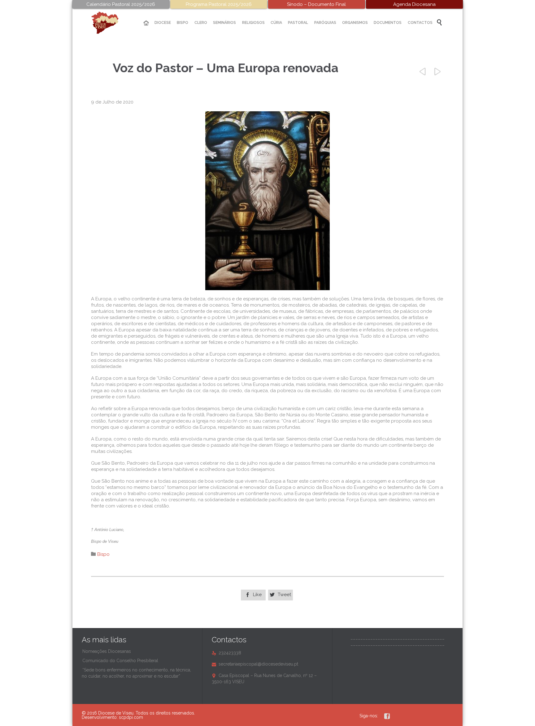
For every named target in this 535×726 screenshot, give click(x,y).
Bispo (103, 554)
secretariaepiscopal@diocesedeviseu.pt (255, 664)
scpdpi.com (131, 717)
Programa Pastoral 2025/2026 (219, 4)
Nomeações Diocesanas (106, 651)
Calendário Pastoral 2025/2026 (120, 4)
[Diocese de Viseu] (109, 22)
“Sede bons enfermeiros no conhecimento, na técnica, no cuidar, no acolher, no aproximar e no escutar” (136, 673)
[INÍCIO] (146, 23)
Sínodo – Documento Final (316, 4)
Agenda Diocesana (414, 4)
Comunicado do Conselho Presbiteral (120, 660)
